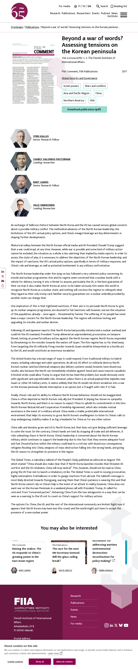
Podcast (105, 13)
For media (64, 6)
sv (84, 6)
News (114, 13)
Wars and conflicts (95, 86)
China (98, 93)
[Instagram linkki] (107, 625)
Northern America (73, 100)
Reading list (120, 6)
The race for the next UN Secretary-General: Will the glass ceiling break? (66, 555)
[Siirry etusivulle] (27, 11)
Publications (68, 13)
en (89, 6)
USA (92, 100)
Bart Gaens (40, 182)
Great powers (71, 86)
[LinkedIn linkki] (111, 625)
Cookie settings (15, 662)
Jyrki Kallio (41, 136)
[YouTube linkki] (126, 625)
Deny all (40, 662)
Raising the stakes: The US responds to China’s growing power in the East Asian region (26, 555)
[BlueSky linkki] (121, 625)
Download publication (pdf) (84, 109)
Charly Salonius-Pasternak (52, 159)
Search (104, 6)
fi (79, 6)
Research (55, 13)
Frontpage (17, 27)
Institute (113, 16)
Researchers (84, 13)
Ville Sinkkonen (44, 205)
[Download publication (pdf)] (33, 74)
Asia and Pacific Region (76, 93)
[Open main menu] (123, 15)
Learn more (53, 653)
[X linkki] (116, 625)
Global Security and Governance (79, 78)
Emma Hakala (106, 570)
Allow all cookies (64, 662)
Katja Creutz (65, 570)
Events (95, 13)
